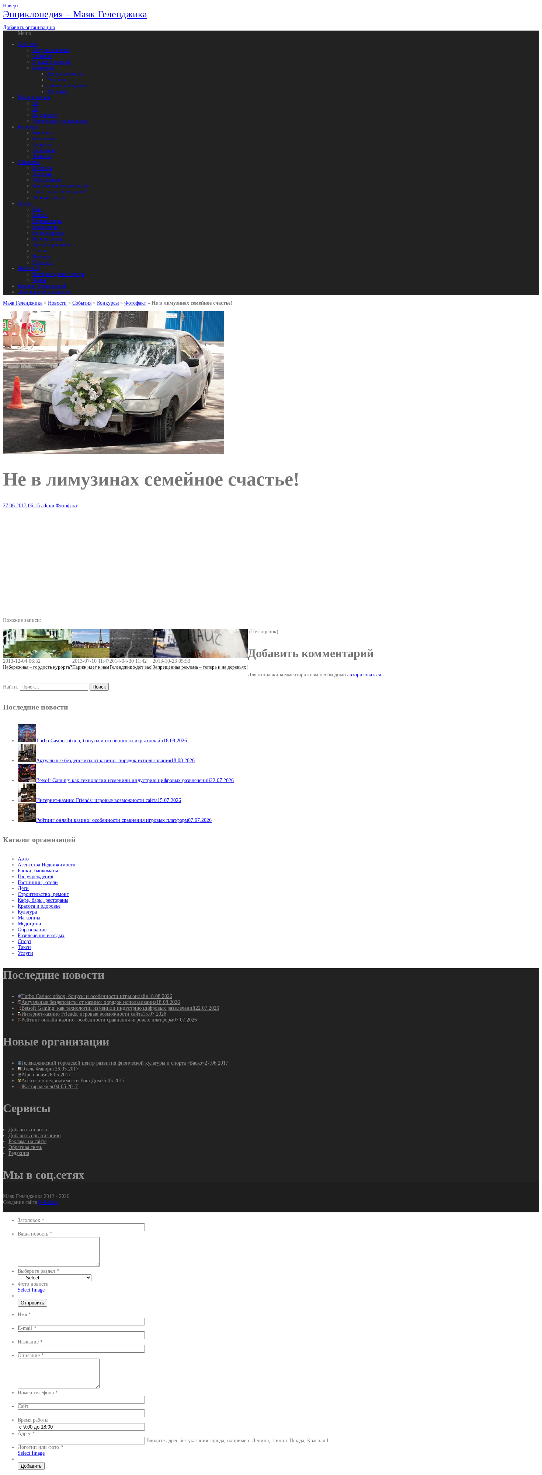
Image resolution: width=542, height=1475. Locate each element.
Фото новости (33, 1284)
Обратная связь (25, 1147)
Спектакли (44, 150)
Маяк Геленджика (22, 303)
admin (47, 505)
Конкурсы (43, 68)
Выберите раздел (38, 1271)
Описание (31, 1355)
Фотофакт (58, 91)
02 (35, 109)
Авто (23, 859)
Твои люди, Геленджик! (59, 192)
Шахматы (42, 262)
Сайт (23, 1406)
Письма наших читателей (60, 186)
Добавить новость (28, 1129)
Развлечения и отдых (41, 935)
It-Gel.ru (48, 1202)
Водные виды (47, 221)
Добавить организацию (29, 27)
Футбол (40, 256)
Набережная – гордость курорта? (37, 667)
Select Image (31, 1290)
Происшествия (34, 97)
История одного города (58, 274)
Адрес (26, 1433)
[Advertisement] (224, 560)
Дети (23, 888)
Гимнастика (45, 227)
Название (30, 1342)
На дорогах (44, 115)
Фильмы (41, 156)
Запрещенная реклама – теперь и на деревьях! (200, 667)
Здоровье (42, 174)
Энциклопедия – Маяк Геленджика (75, 14)
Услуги (25, 953)
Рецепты (56, 80)
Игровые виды (48, 239)
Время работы (33, 1420)
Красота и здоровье (39, 906)
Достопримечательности (45, 292)
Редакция (18, 1153)
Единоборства (48, 233)
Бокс (37, 209)
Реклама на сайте (27, 1141)
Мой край (28, 268)
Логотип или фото (40, 1447)
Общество (29, 162)
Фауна (39, 280)
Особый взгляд (48, 197)
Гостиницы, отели (38, 882)
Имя (24, 1314)
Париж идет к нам (90, 667)
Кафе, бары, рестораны (43, 900)
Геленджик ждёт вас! (131, 667)
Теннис (40, 250)
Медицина (29, 923)
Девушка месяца (65, 74)
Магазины (29, 918)
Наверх (11, 5)
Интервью (43, 138)
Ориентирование (51, 245)
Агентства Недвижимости (47, 865)
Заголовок (31, 1220)
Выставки (43, 133)
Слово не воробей (67, 85)
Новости (57, 303)
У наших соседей (51, 62)
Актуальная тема (50, 50)
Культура (27, 127)
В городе (42, 168)
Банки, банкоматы (38, 870)
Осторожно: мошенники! (60, 121)
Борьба (40, 215)
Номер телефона (38, 1392)
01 (35, 103)
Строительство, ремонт (43, 894)
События (27, 44)
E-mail (27, 1328)
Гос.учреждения (35, 876)
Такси (24, 947)
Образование (46, 180)
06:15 (21, 505)
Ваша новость (35, 1234)
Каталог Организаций (42, 286)
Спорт (24, 203)
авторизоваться (364, 674)
